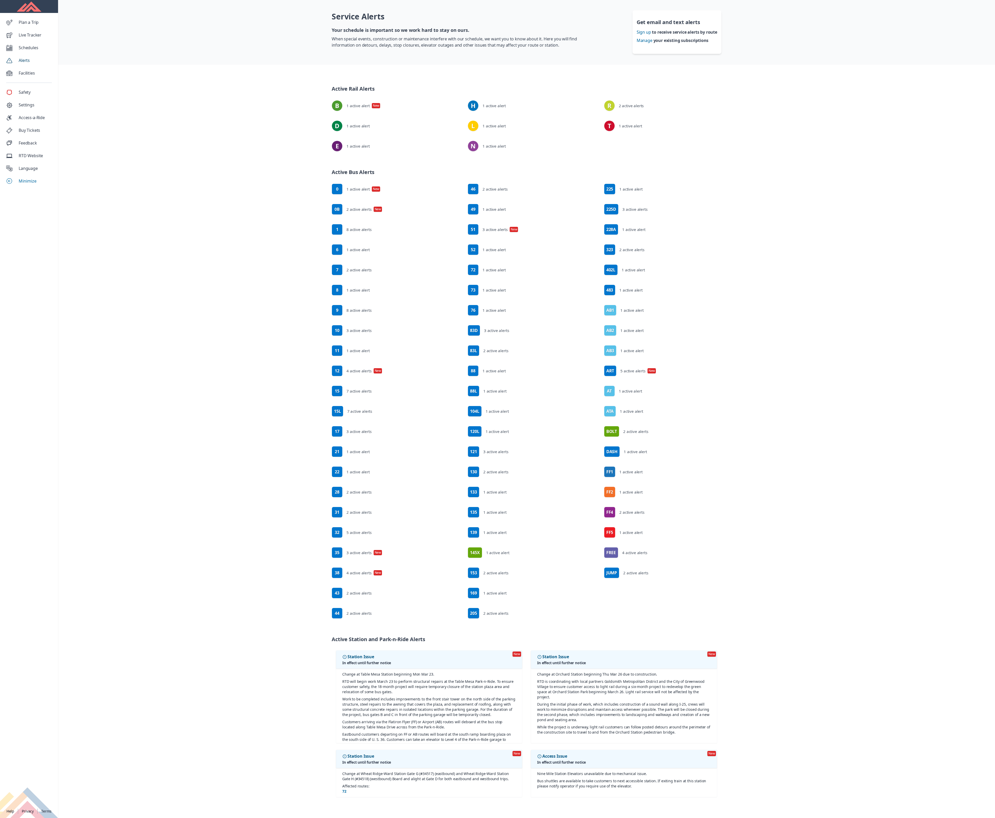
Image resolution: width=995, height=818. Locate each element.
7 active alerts (353, 392)
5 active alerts (353, 534)
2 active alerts (625, 107)
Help (10, 811)
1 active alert (357, 107)
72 (344, 791)
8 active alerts (354, 231)
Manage (644, 40)
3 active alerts (353, 332)
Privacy (28, 811)
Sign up (644, 32)
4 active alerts (358, 372)
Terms (46, 811)
